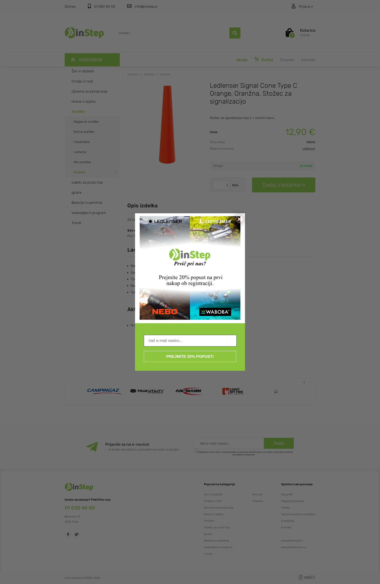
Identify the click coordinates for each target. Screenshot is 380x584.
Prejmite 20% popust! (190, 356)
